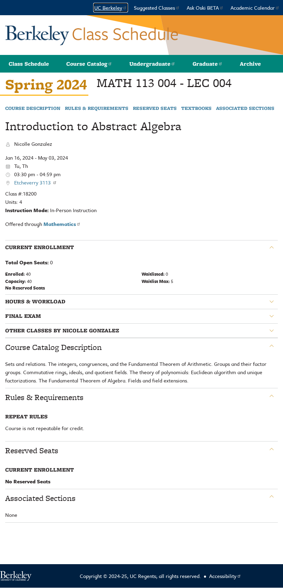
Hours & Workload (35, 301)
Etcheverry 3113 (33, 182)
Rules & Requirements (96, 108)
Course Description (32, 108)
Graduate (205, 63)
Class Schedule (29, 63)
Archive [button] (250, 63)
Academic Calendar (253, 7)
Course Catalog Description (53, 347)
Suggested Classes (154, 7)
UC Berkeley (108, 7)
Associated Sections (245, 108)
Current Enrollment (39, 247)
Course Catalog (86, 63)
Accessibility (222, 576)
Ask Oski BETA (203, 7)
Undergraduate (149, 63)
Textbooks (196, 108)
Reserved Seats (155, 108)
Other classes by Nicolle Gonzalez (62, 330)
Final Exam (23, 316)
